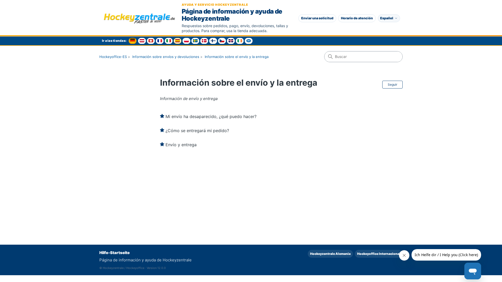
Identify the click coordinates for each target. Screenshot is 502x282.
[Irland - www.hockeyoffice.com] (240, 41)
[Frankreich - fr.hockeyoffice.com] (160, 41)
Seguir (392, 84)
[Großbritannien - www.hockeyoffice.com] (231, 41)
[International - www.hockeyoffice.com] (249, 41)
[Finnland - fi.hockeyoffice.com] (213, 41)
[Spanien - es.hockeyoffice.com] (177, 41)
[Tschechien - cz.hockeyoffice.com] (222, 41)
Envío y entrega (181, 144)
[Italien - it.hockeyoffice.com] (169, 41)
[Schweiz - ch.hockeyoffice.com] (151, 41)
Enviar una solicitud (317, 18)
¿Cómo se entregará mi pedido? (197, 130)
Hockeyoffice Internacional (378, 254)
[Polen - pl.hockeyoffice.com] (186, 41)
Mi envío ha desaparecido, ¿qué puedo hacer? (211, 116)
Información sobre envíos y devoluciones (165, 57)
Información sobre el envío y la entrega (237, 57)
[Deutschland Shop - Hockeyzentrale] (132, 41)
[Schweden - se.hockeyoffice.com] (195, 41)
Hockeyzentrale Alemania (330, 254)
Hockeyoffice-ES (113, 57)
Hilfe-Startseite (114, 252)
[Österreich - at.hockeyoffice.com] (142, 41)
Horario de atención (357, 18)
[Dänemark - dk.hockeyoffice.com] (204, 41)
